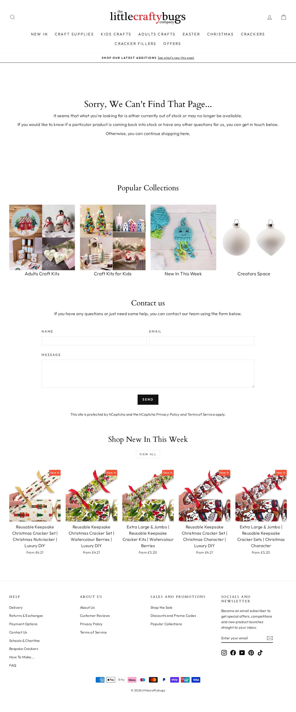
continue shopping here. (167, 133)
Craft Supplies (74, 34)
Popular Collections (166, 624)
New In (39, 34)
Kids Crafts (116, 34)
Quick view (34, 516)
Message (51, 355)
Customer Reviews (95, 615)
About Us (87, 607)
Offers (172, 43)
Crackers (253, 34)
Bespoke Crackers (23, 648)
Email (155, 331)
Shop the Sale (162, 607)
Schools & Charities (24, 640)
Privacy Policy (167, 414)
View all (148, 454)
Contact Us (18, 632)
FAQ (12, 665)
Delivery (16, 607)
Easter (191, 34)
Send (147, 399)
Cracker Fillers (135, 43)
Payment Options (23, 624)
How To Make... (21, 657)
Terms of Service (201, 414)
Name (47, 331)
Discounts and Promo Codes (173, 615)
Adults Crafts (157, 34)
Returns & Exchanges (26, 615)
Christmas (220, 34)
